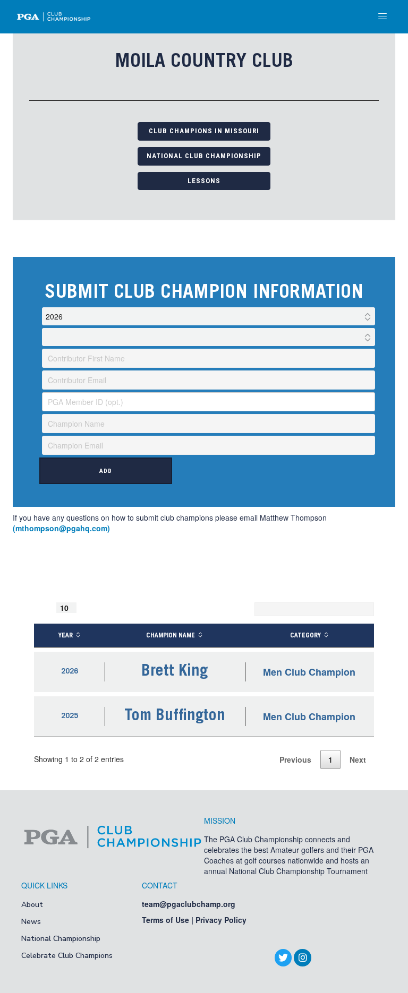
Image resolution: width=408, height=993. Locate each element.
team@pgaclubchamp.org (188, 904)
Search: (237, 609)
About (32, 905)
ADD (105, 471)
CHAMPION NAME (170, 635)
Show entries (69, 607)
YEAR (65, 635)
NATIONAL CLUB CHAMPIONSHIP (204, 156)
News (31, 922)
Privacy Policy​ (221, 919)
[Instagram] (302, 957)
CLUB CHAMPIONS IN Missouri (204, 131)
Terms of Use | (169, 919)
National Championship (60, 939)
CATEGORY (305, 635)
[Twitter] (283, 957)
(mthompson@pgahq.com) (61, 528)
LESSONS (204, 181)
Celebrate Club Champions (67, 956)
